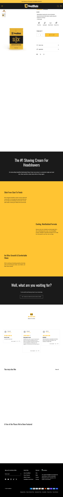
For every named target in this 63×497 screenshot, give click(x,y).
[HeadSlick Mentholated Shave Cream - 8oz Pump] (38, 379)
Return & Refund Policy (30, 492)
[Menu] (2, 6)
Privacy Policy (49, 492)
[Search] (58, 6)
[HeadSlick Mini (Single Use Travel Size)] (4, 11)
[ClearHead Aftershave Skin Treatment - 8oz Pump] (52, 379)
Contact (37, 477)
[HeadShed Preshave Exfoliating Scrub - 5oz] (10, 379)
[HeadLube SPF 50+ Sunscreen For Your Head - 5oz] (24, 399)
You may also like (10, 369)
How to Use (40, 45)
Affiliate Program (27, 477)
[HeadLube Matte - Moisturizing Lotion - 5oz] (10, 399)
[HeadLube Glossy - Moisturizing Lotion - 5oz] (38, 399)
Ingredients (40, 49)
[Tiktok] (13, 479)
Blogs (37, 475)
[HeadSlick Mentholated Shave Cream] (24, 379)
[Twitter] (16, 479)
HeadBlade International (28, 479)
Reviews (37, 479)
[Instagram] (11, 479)
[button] (28, 322)
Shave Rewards (27, 475)
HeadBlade (9, 488)
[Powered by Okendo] (6, 328)
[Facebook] (5, 479)
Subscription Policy (38, 492)
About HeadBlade (27, 473)
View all (57, 369)
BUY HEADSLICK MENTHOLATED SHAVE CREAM (31, 296)
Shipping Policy (23, 492)
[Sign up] (20, 474)
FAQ (36, 473)
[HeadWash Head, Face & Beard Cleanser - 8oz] (52, 399)
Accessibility (44, 492)
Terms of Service (55, 492)
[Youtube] (8, 479)
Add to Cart (52, 34)
